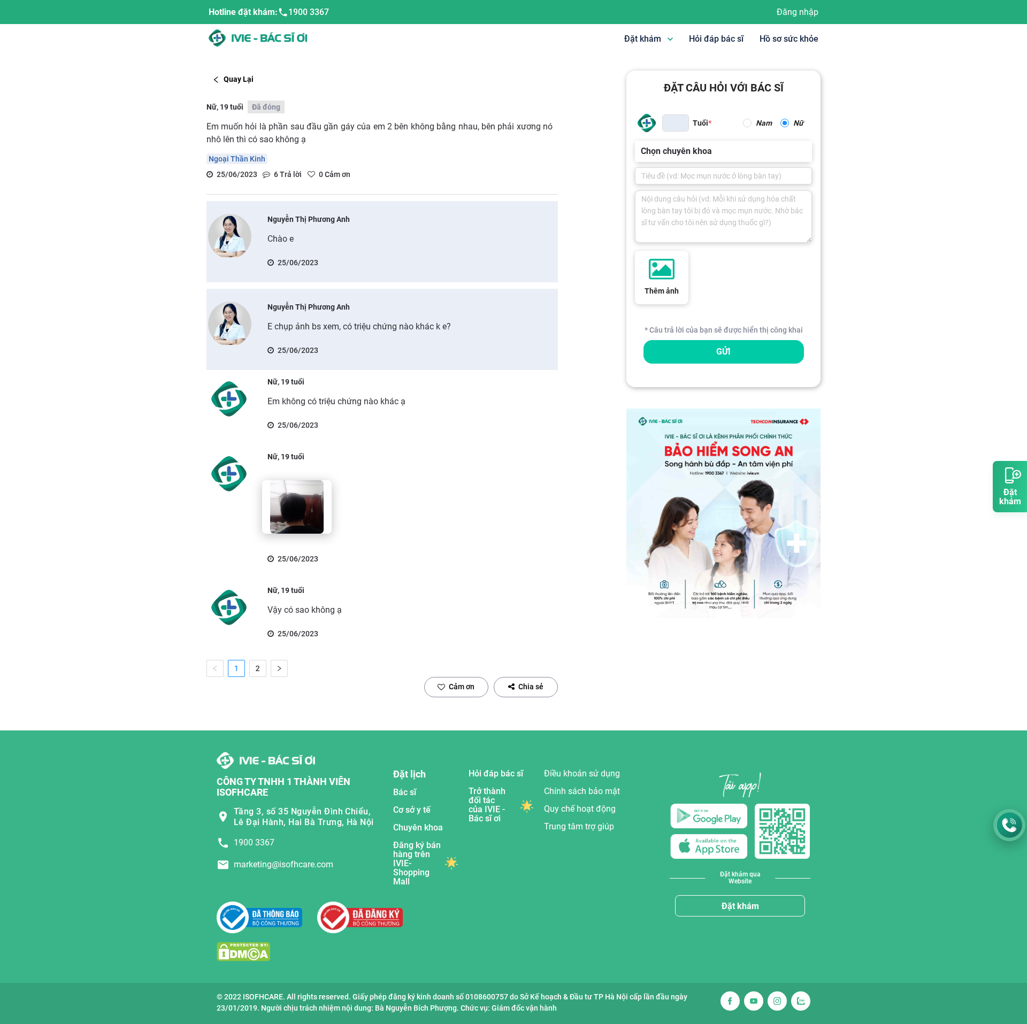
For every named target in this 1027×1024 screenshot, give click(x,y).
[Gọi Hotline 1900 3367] (1009, 825)
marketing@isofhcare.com (283, 864)
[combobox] (642, 151)
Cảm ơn (461, 686)
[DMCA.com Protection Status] (243, 951)
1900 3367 (308, 12)
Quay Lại (239, 79)
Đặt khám (740, 906)
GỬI (723, 352)
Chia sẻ (530, 686)
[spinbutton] (675, 123)
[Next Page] (279, 668)
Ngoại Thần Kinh (237, 159)
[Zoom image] (297, 507)
